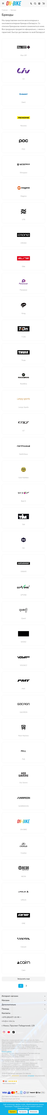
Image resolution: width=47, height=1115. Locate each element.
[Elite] (23, 258)
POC (23, 149)
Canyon (23, 947)
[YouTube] (9, 1032)
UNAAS (23, 571)
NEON (23, 876)
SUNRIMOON (23, 806)
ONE (23, 923)
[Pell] (23, 751)
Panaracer (23, 290)
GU (23, 548)
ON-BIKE (23, 829)
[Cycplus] (23, 845)
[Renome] (23, 117)
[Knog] (23, 305)
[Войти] (39, 3)
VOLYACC (23, 665)
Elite (23, 266)
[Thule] (23, 352)
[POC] (23, 141)
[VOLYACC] (23, 657)
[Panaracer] (23, 281)
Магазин (5, 1000)
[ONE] (23, 915)
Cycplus (23, 853)
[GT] (23, 422)
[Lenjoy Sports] (23, 399)
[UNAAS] (23, 563)
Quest (23, 618)
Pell (23, 759)
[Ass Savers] (23, 774)
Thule (23, 360)
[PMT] (23, 680)
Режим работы (6, 1052)
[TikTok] (13, 1032)
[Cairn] (23, 962)
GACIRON (23, 712)
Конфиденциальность (10, 1101)
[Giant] (23, 94)
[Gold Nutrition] (23, 469)
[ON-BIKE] (23, 821)
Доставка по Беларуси (10, 1096)
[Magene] (23, 188)
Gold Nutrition (23, 478)
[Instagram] (4, 1032)
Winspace (23, 173)
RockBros (23, 384)
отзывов (31, 1076)
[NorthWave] (23, 446)
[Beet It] (23, 493)
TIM (23, 524)
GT (23, 431)
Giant (23, 102)
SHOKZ (23, 642)
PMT (23, 689)
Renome (23, 126)
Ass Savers (23, 783)
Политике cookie (23, 1108)
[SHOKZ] (23, 633)
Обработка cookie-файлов (29, 1101)
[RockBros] (23, 375)
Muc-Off (23, 55)
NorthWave (23, 454)
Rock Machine (23, 736)
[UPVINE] (23, 586)
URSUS (23, 900)
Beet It (23, 501)
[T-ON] (23, 328)
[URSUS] (23, 891)
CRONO (24, 243)
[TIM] (23, 516)
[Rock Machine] (23, 727)
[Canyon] (23, 938)
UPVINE (24, 595)
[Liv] (23, 70)
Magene (24, 196)
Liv (24, 79)
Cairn (23, 970)
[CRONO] (23, 235)
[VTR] (23, 211)
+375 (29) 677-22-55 (10, 1017)
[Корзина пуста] (43, 3)
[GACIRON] (23, 704)
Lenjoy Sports (23, 407)
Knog (23, 313)
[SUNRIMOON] (23, 798)
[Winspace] (23, 164)
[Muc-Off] (23, 47)
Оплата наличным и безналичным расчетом (19, 1097)
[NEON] (23, 868)
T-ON (24, 337)
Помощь (5, 1009)
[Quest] (23, 610)
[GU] (23, 540)
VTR (23, 219)
